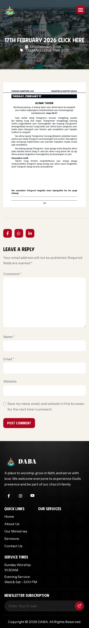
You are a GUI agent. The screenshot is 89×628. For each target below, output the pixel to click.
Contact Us (13, 546)
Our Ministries (15, 531)
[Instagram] (20, 495)
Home (9, 516)
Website (10, 381)
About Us (11, 524)
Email (8, 359)
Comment (12, 274)
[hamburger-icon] (80, 10)
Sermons (11, 538)
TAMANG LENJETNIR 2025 (47, 50)
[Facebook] (8, 495)
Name (9, 336)
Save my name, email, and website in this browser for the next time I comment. (46, 406)
